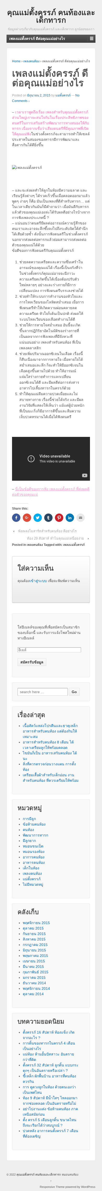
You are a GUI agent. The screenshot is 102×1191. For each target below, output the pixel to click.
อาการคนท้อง (33, 857)
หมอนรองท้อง (33, 852)
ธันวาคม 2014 (34, 983)
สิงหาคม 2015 (34, 939)
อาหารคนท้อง (34, 862)
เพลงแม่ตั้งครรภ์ (74, 545)
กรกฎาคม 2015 (35, 945)
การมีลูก (29, 819)
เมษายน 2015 (34, 961)
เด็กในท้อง (31, 868)
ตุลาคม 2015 (33, 928)
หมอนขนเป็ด (33, 846)
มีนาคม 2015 (33, 966)
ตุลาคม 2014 (33, 994)
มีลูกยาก (29, 841)
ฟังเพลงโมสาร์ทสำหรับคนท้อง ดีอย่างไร (47, 531)
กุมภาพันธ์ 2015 (35, 972)
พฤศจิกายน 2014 (36, 988)
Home (16, 61)
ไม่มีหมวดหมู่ (33, 884)
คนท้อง (28, 830)
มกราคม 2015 (34, 977)
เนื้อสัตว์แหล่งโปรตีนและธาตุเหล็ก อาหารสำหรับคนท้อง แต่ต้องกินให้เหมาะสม (50, 731)
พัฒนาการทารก (35, 835)
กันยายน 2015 (34, 934)
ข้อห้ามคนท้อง (34, 824)
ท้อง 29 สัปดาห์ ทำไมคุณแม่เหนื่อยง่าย (55, 538)
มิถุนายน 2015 (34, 950)
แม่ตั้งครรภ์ (63, 95)
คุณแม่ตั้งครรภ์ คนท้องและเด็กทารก (51, 16)
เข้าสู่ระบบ (38, 581)
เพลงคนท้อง (31, 61)
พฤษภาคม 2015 (35, 956)
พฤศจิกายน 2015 (36, 923)
